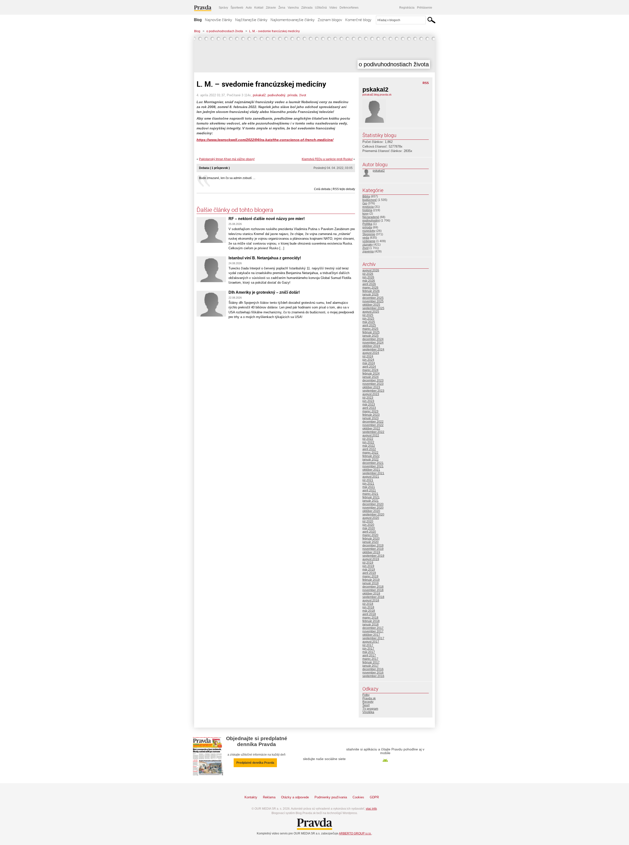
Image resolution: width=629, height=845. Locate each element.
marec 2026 (370, 287)
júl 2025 (367, 315)
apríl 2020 (369, 531)
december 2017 (373, 628)
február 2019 (371, 580)
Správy (223, 7)
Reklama (269, 797)
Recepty (367, 702)
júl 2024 (367, 356)
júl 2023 (367, 397)
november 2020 (373, 507)
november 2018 (373, 590)
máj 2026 (368, 280)
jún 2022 (368, 442)
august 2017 (370, 641)
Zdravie (271, 7)
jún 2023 (368, 401)
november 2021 (373, 466)
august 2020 (370, 518)
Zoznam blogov (330, 19)
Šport (366, 705)
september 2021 (373, 473)
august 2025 (370, 311)
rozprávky (368, 231)
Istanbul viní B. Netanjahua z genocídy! (265, 258)
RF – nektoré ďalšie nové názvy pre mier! (267, 219)
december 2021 (373, 463)
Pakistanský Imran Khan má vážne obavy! (227, 159)
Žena (281, 7)
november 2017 (373, 631)
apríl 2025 (369, 325)
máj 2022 (368, 445)
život (302, 95)
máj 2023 (368, 404)
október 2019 (371, 552)
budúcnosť (369, 200)
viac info (371, 808)
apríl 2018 (369, 614)
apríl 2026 (369, 284)
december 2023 (373, 380)
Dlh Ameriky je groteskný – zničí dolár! (264, 292)
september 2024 (373, 349)
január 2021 (370, 500)
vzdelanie (368, 241)
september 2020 (373, 514)
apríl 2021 (369, 490)
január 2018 (370, 624)
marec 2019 (370, 576)
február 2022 (371, 456)
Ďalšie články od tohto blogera (235, 210)
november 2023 (373, 384)
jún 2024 (368, 359)
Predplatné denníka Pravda (255, 762)
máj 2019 (368, 569)
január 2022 (370, 459)
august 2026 (370, 270)
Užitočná (321, 7)
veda (365, 237)
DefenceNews (349, 7)
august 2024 (370, 353)
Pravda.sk (369, 698)
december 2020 (373, 504)
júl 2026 (367, 274)
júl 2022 (367, 439)
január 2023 (370, 418)
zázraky (367, 244)
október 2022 (371, 428)
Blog (198, 19)
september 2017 (373, 638)
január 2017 (370, 665)
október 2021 (371, 469)
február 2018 (371, 621)
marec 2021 (370, 494)
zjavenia (368, 251)
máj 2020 (368, 528)
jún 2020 (368, 524)
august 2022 (370, 435)
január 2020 (370, 542)
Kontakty (250, 797)
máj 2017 (368, 652)
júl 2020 (367, 521)
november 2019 (373, 549)
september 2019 (373, 555)
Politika (367, 224)
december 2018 (373, 586)
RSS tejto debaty (344, 189)
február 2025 (371, 332)
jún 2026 (368, 277)
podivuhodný (277, 95)
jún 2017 (368, 648)
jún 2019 (368, 566)
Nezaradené (370, 217)
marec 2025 (370, 329)
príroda (292, 95)
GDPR (374, 797)
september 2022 (373, 432)
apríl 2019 (369, 573)
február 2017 (371, 662)
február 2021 (371, 497)
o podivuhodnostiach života (224, 31)
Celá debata (322, 189)
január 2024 (370, 377)
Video (333, 7)
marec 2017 (370, 659)
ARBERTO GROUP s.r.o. (355, 833)
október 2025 (371, 304)
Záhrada (307, 7)
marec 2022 (370, 452)
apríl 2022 (369, 449)
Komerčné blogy (358, 19)
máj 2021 (368, 487)
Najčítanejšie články (251, 19)
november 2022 (373, 425)
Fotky (366, 695)
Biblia (366, 196)
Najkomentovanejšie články (292, 19)
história (367, 210)
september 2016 (373, 676)
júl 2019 (367, 562)
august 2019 (370, 559)
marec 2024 (370, 370)
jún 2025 (368, 318)
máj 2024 (368, 363)
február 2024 (371, 373)
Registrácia (407, 7)
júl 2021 (367, 480)
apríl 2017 (369, 655)
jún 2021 (368, 483)
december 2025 (373, 298)
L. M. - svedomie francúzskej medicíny (274, 31)
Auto (249, 7)
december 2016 (373, 669)
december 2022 (373, 421)
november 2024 (373, 342)
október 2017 (371, 635)
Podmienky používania (330, 797)
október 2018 (371, 593)
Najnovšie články (218, 19)
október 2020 (371, 511)
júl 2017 (367, 645)
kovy (365, 213)
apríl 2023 (369, 408)
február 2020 (371, 538)
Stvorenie (368, 234)
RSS (426, 83)
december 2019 (373, 545)
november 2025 (373, 301)
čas (364, 203)
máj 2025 (368, 322)
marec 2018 (370, 617)
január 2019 (370, 583)
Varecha (293, 7)
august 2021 (370, 476)
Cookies (358, 797)
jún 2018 (368, 607)
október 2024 (371, 346)
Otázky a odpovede (295, 797)
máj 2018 (368, 610)
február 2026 (371, 291)
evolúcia (368, 206)
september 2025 (373, 308)
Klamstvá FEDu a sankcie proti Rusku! (327, 159)
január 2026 (370, 294)
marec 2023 (370, 411)
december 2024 (373, 339)
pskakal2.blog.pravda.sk (377, 94)
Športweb (236, 7)
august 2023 (370, 394)
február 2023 (371, 414)
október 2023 (371, 387)
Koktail (258, 7)
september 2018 (373, 597)
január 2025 (370, 335)
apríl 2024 (369, 366)
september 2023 (373, 390)
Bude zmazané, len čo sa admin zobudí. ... (227, 178)
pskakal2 (259, 95)
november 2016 (373, 672)
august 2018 (370, 600)
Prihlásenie (424, 7)
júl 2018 (367, 604)
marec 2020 (370, 535)
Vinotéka (368, 712)
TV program (370, 708)
